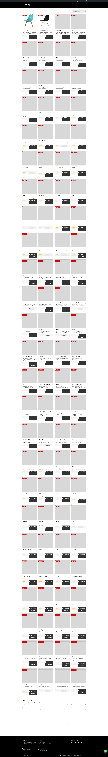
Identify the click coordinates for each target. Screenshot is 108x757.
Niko (24, 276)
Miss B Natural (76, 356)
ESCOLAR (67, 4)
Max (40, 249)
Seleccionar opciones (33, 364)
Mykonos (41, 85)
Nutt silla (74, 685)
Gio (40, 466)
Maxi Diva (58, 521)
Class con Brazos (76, 603)
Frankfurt (25, 30)
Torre (73, 329)
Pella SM (25, 329)
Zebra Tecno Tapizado (45, 411)
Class (57, 603)
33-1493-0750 (25, 747)
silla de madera (45, 710)
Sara (57, 276)
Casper (74, 140)
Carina (57, 140)
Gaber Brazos (26, 685)
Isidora (57, 466)
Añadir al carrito (33, 37)
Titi (23, 384)
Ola (56, 411)
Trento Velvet (26, 57)
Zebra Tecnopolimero (44, 384)
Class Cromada (27, 630)
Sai (40, 493)
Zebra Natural (26, 439)
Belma (74, 112)
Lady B (24, 656)
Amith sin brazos (60, 685)
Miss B (57, 384)
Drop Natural (26, 576)
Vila (57, 57)
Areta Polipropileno (77, 576)
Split (24, 411)
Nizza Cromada (76, 549)
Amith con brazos (44, 685)
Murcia (57, 249)
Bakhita (25, 493)
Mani (73, 222)
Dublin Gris (58, 85)
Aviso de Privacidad (77, 755)
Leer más (64, 146)
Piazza (57, 329)
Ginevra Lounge (27, 549)
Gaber (73, 656)
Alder (24, 112)
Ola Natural (75, 411)
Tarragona (42, 57)
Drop (57, 549)
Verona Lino (59, 302)
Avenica (74, 466)
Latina (24, 222)
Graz (24, 195)
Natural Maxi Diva (60, 439)
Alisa (40, 112)
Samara (74, 85)
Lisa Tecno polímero (44, 656)
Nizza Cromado (43, 576)
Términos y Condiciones (67, 755)
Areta (57, 576)
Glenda (41, 356)
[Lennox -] (27, 5)
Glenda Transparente (61, 356)
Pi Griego (41, 439)
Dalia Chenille (59, 167)
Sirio (73, 439)
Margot (24, 249)
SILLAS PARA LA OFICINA (44, 4)
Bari (24, 85)
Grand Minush (26, 521)
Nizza (40, 549)
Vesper (41, 329)
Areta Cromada (27, 603)
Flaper (57, 656)
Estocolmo (75, 30)
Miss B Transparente (77, 384)
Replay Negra (59, 630)
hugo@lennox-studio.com (27, 749)
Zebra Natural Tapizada (29, 356)
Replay (41, 630)
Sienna (74, 57)
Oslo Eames (42, 30)
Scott (73, 276)
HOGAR (73, 4)
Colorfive (41, 603)
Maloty (57, 222)
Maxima (74, 493)
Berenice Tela (42, 140)
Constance (26, 167)
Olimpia (41, 521)
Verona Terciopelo (77, 302)
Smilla (24, 466)
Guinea (74, 195)
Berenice (25, 140)
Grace (73, 167)
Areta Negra (75, 630)
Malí (40, 222)
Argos (57, 112)
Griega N (58, 195)
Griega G (41, 195)
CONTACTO (79, 4)
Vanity (40, 302)
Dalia (40, 167)
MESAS (61, 4)
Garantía (59, 755)
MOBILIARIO (55, 4)
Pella (40, 276)
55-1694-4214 (25, 748)
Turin (24, 302)
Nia (73, 249)
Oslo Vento (58, 30)
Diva (57, 493)
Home (35, 4)
